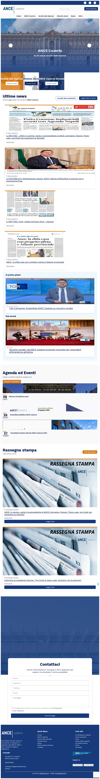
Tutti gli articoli (90, 452)
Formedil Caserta (81, 743)
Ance (77, 739)
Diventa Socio (62, 16)
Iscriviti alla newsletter (66, 98)
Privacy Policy (58, 708)
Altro (81, 16)
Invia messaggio (50, 715)
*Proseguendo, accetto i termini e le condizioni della (37, 708)
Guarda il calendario (11, 382)
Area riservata (91, 9)
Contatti (40, 747)
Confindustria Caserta (83, 735)
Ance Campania (80, 737)
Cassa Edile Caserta (82, 741)
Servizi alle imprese (46, 16)
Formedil (78, 747)
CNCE (77, 745)
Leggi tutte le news (88, 98)
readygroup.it (44, 773)
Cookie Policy (89, 765)
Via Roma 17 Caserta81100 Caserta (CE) (12, 757)
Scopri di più (12, 83)
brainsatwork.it (60, 773)
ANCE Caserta (29, 16)
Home (19, 16)
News (73, 16)
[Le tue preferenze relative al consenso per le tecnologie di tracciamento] (98, 584)
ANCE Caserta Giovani (45, 745)
